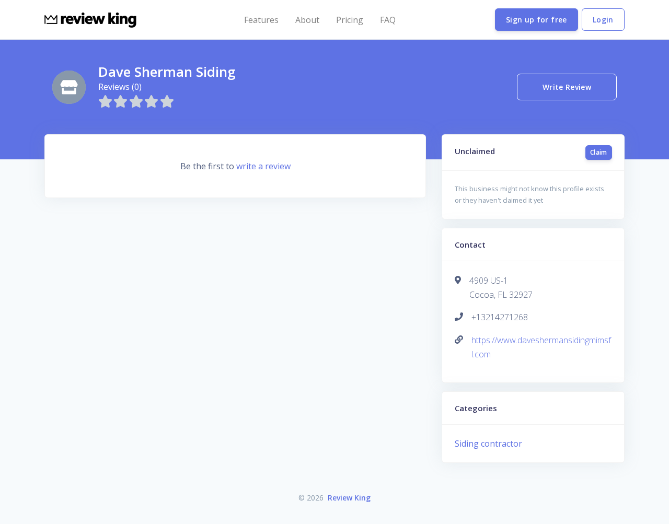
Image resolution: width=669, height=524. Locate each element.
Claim (598, 152)
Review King (349, 498)
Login (603, 20)
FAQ (388, 20)
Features (261, 20)
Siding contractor (488, 443)
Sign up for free (536, 20)
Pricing (349, 20)
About (307, 20)
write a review (263, 166)
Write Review (567, 87)
